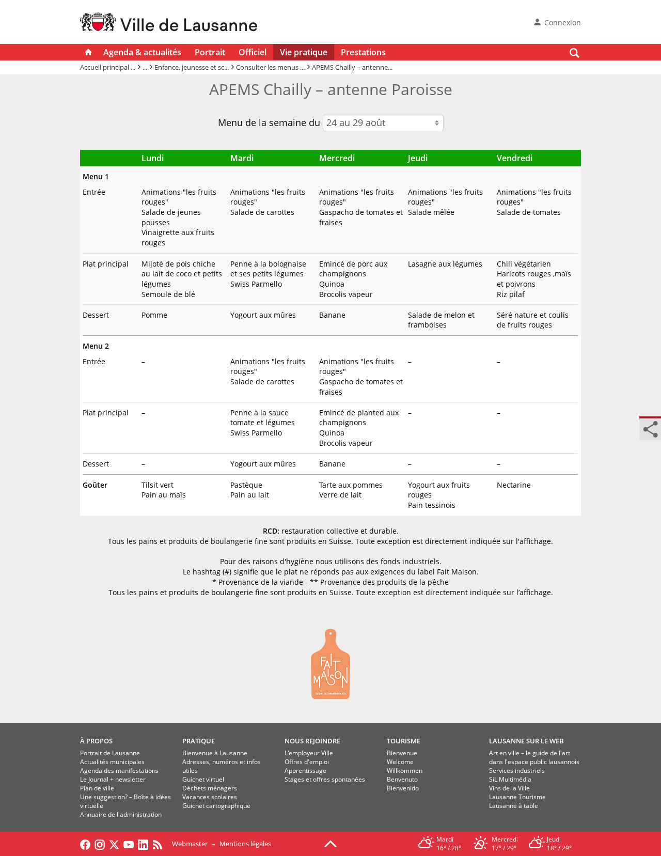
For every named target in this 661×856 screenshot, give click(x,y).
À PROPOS (96, 740)
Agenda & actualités (142, 52)
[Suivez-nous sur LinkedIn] (143, 843)
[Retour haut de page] (330, 843)
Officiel (252, 52)
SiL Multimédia (510, 779)
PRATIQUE (198, 740)
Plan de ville (97, 788)
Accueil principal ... (107, 67)
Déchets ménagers (209, 788)
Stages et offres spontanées (325, 779)
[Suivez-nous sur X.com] (114, 843)
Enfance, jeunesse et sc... (191, 67)
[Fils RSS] (160, 843)
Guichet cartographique (216, 805)
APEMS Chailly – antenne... (352, 67)
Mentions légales (245, 843)
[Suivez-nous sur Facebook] (85, 843)
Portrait (210, 52)
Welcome (400, 761)
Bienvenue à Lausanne (214, 753)
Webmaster (190, 843)
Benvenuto (402, 779)
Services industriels (517, 770)
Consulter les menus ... (270, 67)
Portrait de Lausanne (110, 753)
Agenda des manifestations (119, 770)
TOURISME (403, 740)
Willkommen (404, 770)
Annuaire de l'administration (121, 814)
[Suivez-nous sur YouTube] (128, 843)
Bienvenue (402, 753)
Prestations (363, 52)
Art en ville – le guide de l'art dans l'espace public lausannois (534, 757)
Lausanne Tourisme (517, 796)
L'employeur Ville (309, 753)
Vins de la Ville (509, 788)
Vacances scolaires (209, 796)
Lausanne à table (513, 805)
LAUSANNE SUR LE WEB (526, 740)
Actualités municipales (112, 761)
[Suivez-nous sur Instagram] (100, 843)
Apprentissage (305, 770)
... (145, 67)
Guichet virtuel (203, 779)
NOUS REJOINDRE (312, 740)
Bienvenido (403, 788)
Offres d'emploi (307, 761)
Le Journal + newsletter (113, 779)
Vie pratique (303, 52)
